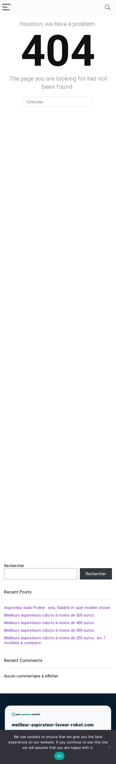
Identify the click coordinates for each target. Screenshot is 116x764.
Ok (59, 756)
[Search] (107, 7)
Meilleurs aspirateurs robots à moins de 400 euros (49, 622)
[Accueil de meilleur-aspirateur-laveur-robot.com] (26, 714)
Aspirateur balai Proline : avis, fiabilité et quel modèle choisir (57, 607)
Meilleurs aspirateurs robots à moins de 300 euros (49, 630)
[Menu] (6, 7)
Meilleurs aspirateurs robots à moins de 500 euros (49, 615)
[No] (109, 747)
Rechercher (14, 565)
